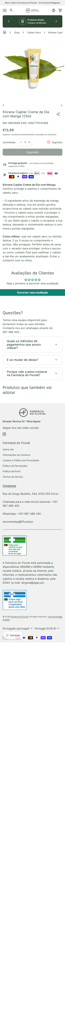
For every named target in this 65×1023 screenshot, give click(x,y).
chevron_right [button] (56, 21)
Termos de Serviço (13, 476)
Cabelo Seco (34, 32)
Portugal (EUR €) (47, 628)
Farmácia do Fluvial (19, 616)
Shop (17, 32)
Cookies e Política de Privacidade (21, 460)
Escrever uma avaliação (32, 292)
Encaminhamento (26, 134)
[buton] (18, 628)
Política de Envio (11, 471)
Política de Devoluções (15, 465)
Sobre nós (8, 449)
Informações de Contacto (16, 454)
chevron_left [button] (9, 21)
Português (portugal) (18, 628)
